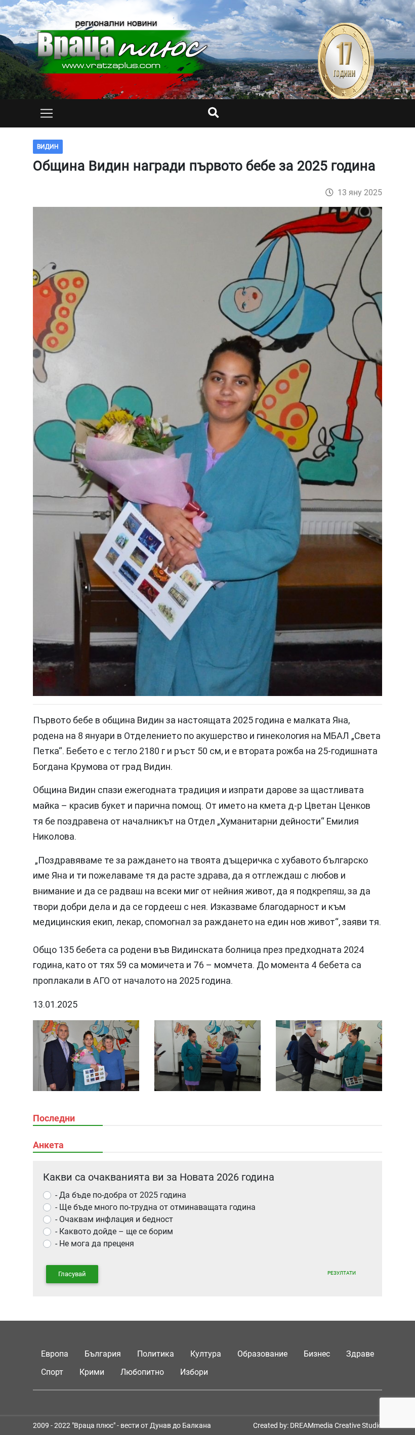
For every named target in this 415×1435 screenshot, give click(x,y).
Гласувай (72, 1274)
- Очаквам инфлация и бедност (114, 1219)
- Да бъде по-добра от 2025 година (120, 1195)
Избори (194, 1372)
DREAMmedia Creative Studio (336, 1425)
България (103, 1354)
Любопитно (142, 1372)
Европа (54, 1354)
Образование (262, 1354)
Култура (205, 1354)
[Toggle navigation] (46, 113)
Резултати (341, 1273)
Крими (91, 1372)
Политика (155, 1354)
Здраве (360, 1354)
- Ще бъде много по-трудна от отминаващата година (155, 1207)
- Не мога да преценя (94, 1243)
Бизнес (317, 1354)
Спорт (52, 1372)
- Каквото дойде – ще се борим (114, 1231)
